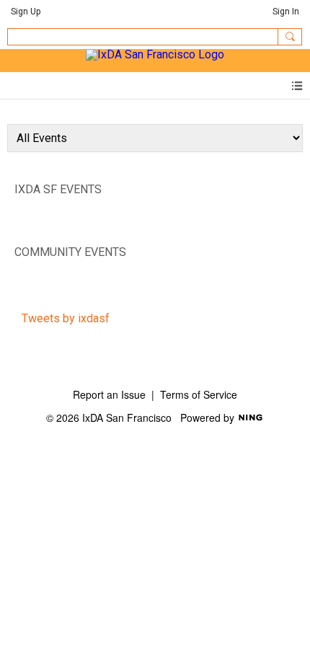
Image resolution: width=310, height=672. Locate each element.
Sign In (286, 11)
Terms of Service (198, 394)
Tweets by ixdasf (66, 318)
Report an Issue (109, 394)
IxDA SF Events (58, 189)
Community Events (70, 252)
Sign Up (25, 11)
